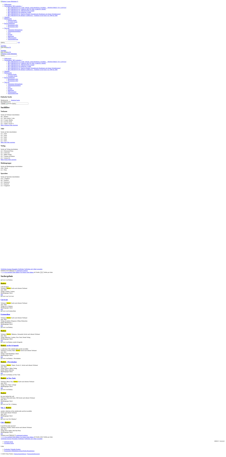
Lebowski (7, 153)
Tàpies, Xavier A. (9, 123)
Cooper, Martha (8, 120)
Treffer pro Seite (48, 272)
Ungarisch (7, 185)
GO (19, 42)
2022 (5, 139)
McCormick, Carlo (9, 118)
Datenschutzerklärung (20, 454)
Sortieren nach (5, 270)
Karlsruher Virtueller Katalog (12, 449)
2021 (5, 141)
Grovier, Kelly (8, 122)
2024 (5, 135)
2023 (5, 137)
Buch (6, 168)
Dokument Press (8, 151)
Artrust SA (7, 158)
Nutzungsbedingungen (33, 454)
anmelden (3, 46)
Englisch (7, 178)
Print (5, 170)
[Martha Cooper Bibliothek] (9, 1)
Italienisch (7, 182)
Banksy (6, 116)
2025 (5, 133)
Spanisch (6, 184)
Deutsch (6, 180)
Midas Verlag (7, 154)
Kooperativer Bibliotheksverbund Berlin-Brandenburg (19, 451)
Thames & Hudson (9, 156)
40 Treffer (37, 272)
